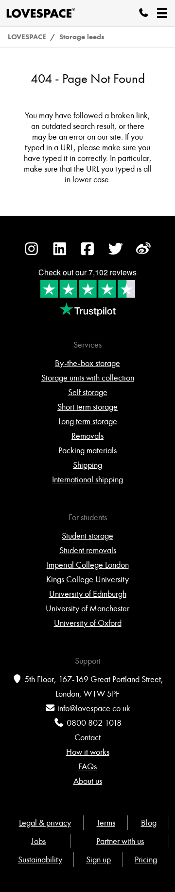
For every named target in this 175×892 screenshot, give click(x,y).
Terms (106, 822)
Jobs (38, 841)
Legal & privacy (45, 822)
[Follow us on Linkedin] (60, 253)
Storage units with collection (87, 377)
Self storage (87, 392)
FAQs (87, 766)
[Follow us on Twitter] (116, 253)
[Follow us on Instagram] (32, 253)
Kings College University (87, 579)
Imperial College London (88, 564)
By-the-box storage (87, 363)
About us (87, 781)
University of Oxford (88, 623)
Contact (87, 737)
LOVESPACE (27, 36)
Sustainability (40, 859)
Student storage (87, 535)
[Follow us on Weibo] (143, 253)
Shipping (87, 465)
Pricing (146, 859)
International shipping (87, 479)
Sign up (98, 859)
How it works (87, 752)
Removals (87, 435)
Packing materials (87, 450)
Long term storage (87, 421)
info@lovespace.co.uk (93, 708)
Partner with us (120, 841)
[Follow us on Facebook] (87, 253)
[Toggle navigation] (162, 13)
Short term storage (87, 406)
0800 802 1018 (94, 722)
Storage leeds (82, 36)
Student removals (87, 550)
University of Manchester (87, 608)
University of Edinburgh (87, 594)
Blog (149, 822)
